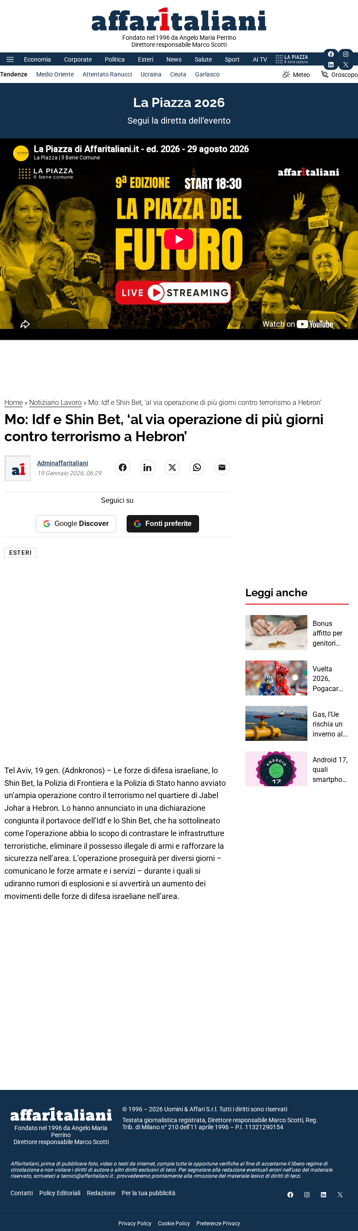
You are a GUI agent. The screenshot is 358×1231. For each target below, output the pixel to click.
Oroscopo (344, 74)
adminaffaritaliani (62, 463)
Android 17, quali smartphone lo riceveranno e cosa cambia (330, 770)
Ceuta (178, 74)
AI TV (260, 59)
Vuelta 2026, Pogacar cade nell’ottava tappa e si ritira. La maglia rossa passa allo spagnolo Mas (328, 679)
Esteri (145, 59)
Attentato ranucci (107, 74)
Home (13, 402)
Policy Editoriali (59, 1193)
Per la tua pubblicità (149, 1193)
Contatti (21, 1193)
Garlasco (207, 74)
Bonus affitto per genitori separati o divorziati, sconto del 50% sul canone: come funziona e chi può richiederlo (329, 633)
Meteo (301, 74)
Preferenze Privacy (218, 1224)
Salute (203, 59)
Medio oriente (55, 74)
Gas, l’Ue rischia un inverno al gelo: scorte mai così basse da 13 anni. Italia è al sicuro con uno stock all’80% (330, 724)
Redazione (101, 1193)
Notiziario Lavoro (55, 402)
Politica (115, 59)
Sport (232, 59)
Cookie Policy (174, 1224)
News (174, 59)
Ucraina (151, 74)
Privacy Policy (134, 1224)
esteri (20, 552)
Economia (37, 59)
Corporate (78, 59)
